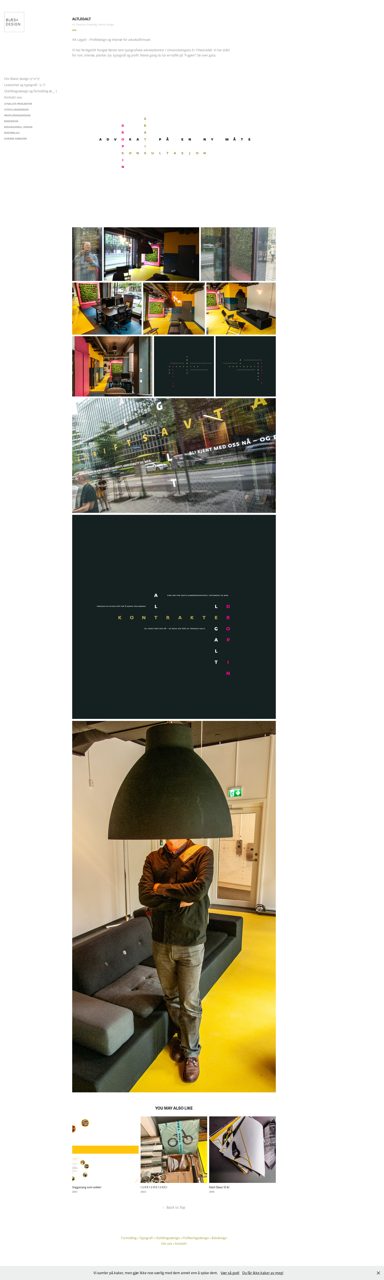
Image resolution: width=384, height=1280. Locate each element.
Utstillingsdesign (16, 109)
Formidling (129, 1238)
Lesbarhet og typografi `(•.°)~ (25, 85)
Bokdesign (11, 121)
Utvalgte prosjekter (18, 104)
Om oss (166, 1244)
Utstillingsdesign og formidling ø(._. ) (30, 91)
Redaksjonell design (18, 127)
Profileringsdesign (17, 115)
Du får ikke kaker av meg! (262, 1273)
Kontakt (181, 1244)
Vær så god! (230, 1273)
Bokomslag (12, 133)
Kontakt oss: (13, 98)
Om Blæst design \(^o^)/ (22, 79)
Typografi (146, 1238)
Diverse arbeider (15, 138)
